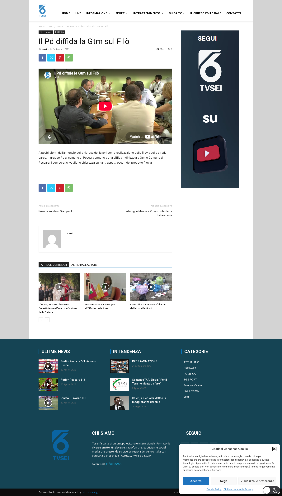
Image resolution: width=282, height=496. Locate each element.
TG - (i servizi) (56, 26)
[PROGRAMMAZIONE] (119, 366)
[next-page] (47, 319)
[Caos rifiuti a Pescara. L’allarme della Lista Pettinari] (151, 287)
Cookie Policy (214, 489)
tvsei (44, 49)
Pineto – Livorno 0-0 (73, 398)
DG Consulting (89, 492)
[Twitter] (51, 57)
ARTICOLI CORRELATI (54, 264)
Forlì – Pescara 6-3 (73, 379)
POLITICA (72, 26)
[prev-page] (41, 319)
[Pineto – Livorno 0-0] (48, 403)
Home (66, 13)
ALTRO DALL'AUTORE (84, 264)
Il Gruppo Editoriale (205, 13)
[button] (274, 449)
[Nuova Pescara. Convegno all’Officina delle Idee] (105, 287)
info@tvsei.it (113, 463)
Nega (223, 481)
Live (78, 13)
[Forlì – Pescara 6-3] (48, 384)
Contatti (233, 13)
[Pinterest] (60, 57)
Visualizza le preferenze (257, 481)
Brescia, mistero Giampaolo (56, 211)
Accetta (196, 481)
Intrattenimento (146, 13)
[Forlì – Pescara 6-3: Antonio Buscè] (48, 366)
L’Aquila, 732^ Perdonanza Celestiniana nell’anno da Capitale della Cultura (58, 308)
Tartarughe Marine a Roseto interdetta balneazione (148, 213)
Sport (120, 13)
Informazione (96, 13)
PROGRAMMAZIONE (144, 361)
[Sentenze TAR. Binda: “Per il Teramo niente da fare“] (119, 384)
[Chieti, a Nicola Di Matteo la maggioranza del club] (119, 403)
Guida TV (175, 13)
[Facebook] (42, 57)
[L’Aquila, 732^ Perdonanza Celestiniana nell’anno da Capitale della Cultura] (59, 287)
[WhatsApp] (69, 57)
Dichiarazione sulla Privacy (238, 489)
